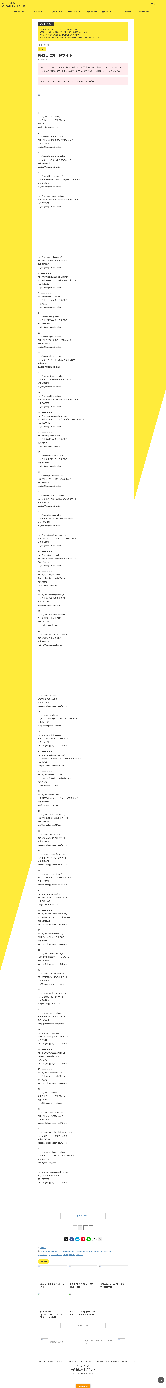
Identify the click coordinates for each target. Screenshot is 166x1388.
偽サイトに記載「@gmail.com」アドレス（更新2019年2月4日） (83, 1313)
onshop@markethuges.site (49, 1251)
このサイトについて (20, 12)
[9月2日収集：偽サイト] (77, 1239)
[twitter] (66, 1239)
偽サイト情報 (92, 12)
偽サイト (43, 1248)
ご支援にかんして (56, 12)
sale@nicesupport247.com (102, 1251)
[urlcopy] (100, 1239)
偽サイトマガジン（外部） (110, 12)
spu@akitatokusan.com (67, 1251)
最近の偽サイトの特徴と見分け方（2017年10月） (113, 1285)
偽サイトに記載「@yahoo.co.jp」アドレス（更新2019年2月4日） (50, 1314)
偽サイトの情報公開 (83, 1366)
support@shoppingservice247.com (50, 1255)
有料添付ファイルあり (146, 12)
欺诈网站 (72, 1255)
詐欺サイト (79, 1255)
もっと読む (84, 1325)
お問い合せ (38, 12)
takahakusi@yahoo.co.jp (84, 1251)
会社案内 (128, 12)
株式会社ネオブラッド (13, 6)
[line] (88, 1239)
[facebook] (71, 1239)
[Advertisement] (83, 230)
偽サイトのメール (74, 12)
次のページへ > (83, 1216)
